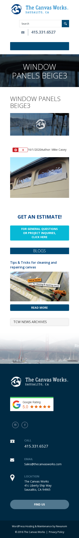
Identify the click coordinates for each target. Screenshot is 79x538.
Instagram (15, 425)
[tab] (39, 322)
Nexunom (61, 526)
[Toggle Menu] (66, 46)
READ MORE (39, 307)
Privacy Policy (56, 532)
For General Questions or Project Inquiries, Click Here (39, 233)
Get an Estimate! (40, 216)
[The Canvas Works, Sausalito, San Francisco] (39, 9)
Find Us (39, 504)
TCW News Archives (30, 322)
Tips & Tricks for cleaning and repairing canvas (33, 264)
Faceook (24, 425)
